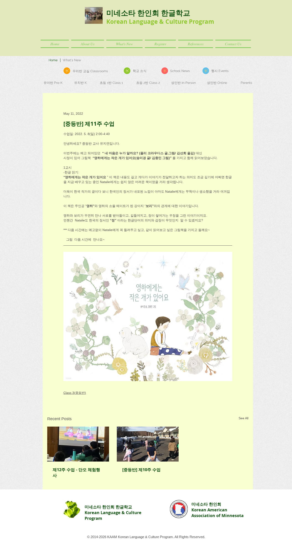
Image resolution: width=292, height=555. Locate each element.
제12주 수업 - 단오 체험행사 (76, 472)
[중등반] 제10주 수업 (141, 470)
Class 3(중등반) (74, 393)
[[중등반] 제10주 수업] (148, 444)
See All (243, 418)
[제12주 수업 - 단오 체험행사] (78, 444)
